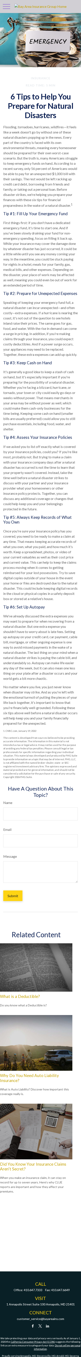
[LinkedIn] (47, 1326)
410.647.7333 (33, 1290)
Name (7, 803)
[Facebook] (33, 1326)
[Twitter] (40, 1326)
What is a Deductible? (20, 996)
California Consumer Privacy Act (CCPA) (33, 1341)
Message (10, 856)
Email (7, 829)
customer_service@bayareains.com (40, 1319)
